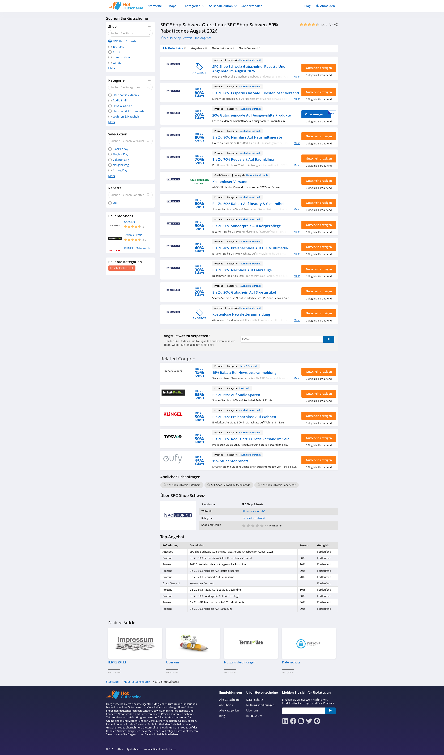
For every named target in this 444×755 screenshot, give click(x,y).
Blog (307, 6)
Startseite (155, 6)
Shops (172, 6)
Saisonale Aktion (221, 6)
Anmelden (327, 6)
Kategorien (192, 6)
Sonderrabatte (251, 6)
